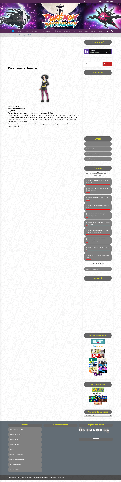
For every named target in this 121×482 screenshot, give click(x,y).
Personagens (46, 31)
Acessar (88, 144)
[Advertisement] (44, 51)
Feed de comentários (92, 154)
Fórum (26, 31)
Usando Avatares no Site (17, 460)
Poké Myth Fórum (15, 434)
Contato (11, 450)
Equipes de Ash (83, 31)
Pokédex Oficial (14, 470)
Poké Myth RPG (14, 439)
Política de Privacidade (16, 429)
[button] (107, 31)
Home (19, 31)
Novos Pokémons (69, 31)
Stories (100, 31)
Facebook (96, 439)
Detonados (34, 31)
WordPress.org (90, 159)
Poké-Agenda (57, 31)
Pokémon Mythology (14, 477)
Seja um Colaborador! (16, 455)
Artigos (93, 31)
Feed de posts (90, 149)
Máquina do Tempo (15, 465)
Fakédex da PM (14, 444)
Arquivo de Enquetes (92, 269)
